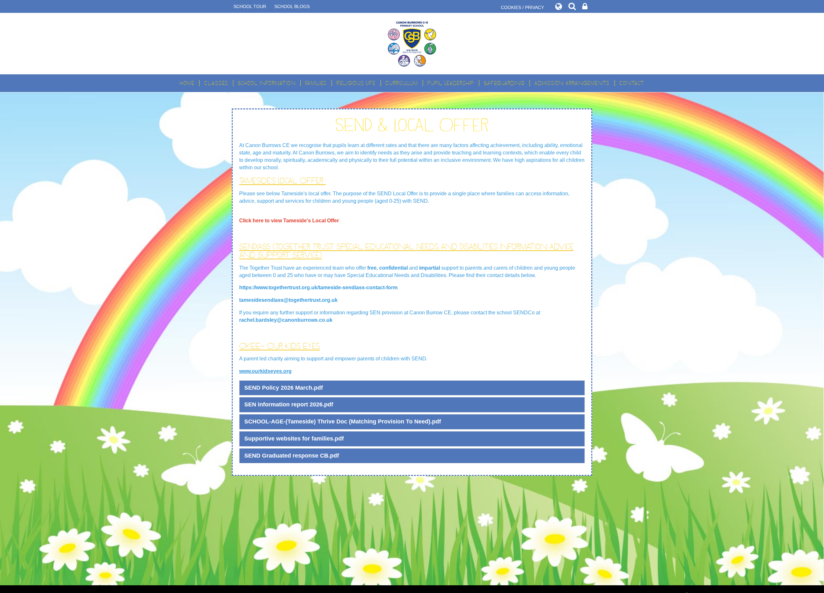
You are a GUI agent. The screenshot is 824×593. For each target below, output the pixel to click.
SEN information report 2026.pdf (288, 404)
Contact (631, 83)
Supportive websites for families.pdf (294, 438)
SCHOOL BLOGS (292, 6)
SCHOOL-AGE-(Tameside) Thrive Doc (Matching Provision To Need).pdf (342, 421)
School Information (266, 83)
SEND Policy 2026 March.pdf (283, 388)
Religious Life (356, 83)
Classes (216, 83)
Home (187, 83)
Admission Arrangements (572, 83)
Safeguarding (504, 83)
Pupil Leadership (450, 83)
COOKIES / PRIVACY (522, 7)
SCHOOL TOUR (249, 6)
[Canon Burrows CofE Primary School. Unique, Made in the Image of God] (412, 43)
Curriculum (401, 83)
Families (316, 83)
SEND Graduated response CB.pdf (291, 455)
